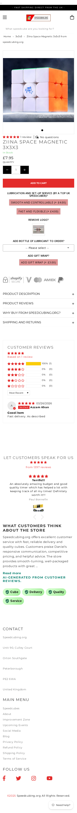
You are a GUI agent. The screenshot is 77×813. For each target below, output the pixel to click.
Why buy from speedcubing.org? (32, 313)
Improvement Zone (16, 719)
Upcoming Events (15, 725)
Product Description (21, 294)
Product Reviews (18, 303)
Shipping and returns (22, 322)
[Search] (70, 29)
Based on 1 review (20, 356)
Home (7, 36)
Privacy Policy (13, 742)
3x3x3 (19, 36)
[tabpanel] (38, 90)
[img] (27, 403)
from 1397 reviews (38, 467)
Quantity (8, 162)
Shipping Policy (14, 753)
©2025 (12, 795)
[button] (11, 137)
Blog (6, 736)
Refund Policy (12, 747)
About (7, 714)
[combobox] (38, 29)
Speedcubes (11, 708)
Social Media (12, 730)
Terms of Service (14, 758)
